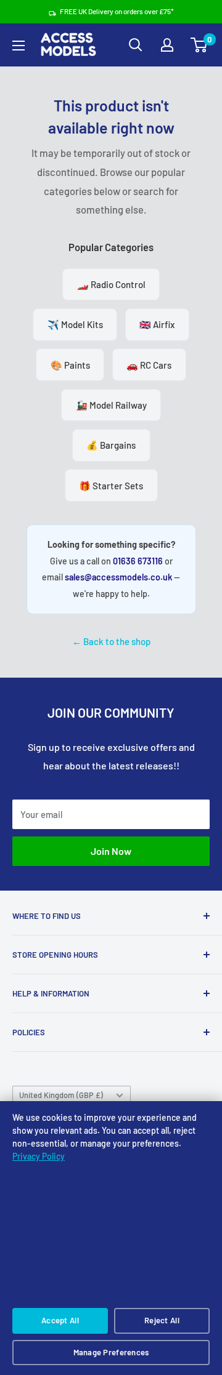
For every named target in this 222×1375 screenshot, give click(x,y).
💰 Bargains (111, 445)
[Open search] (135, 45)
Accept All (60, 1320)
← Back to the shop (111, 641)
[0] (199, 45)
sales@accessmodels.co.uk (118, 577)
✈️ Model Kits (75, 324)
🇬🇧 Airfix (157, 324)
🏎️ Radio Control (111, 284)
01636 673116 (138, 561)
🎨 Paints (70, 365)
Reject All (161, 1320)
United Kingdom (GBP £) (61, 1095)
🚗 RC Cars (148, 365)
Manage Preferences (111, 1352)
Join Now (111, 851)
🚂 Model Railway (111, 405)
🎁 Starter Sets (111, 485)
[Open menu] (18, 45)
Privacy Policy (38, 1156)
